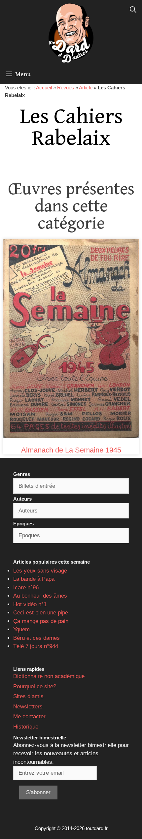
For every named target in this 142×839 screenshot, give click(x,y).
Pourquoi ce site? (34, 686)
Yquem (21, 629)
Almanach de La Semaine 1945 (71, 450)
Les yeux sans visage (40, 571)
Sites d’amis (28, 696)
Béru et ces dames (36, 638)
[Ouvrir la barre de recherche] (133, 10)
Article (85, 87)
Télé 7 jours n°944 (35, 646)
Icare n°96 (26, 587)
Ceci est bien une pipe (40, 612)
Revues (65, 87)
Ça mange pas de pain (40, 621)
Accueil (44, 87)
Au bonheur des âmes (40, 596)
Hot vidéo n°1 (30, 604)
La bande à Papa (33, 579)
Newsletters (28, 706)
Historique (25, 727)
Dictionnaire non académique (49, 676)
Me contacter (29, 716)
